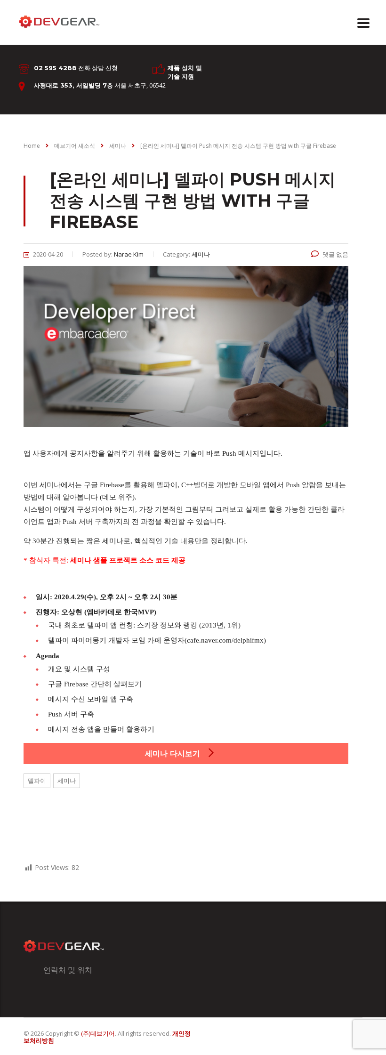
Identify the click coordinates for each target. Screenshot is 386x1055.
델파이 (37, 780)
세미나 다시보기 (173, 753)
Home (32, 146)
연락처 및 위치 (67, 970)
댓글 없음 (335, 254)
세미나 (66, 780)
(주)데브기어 (98, 1033)
